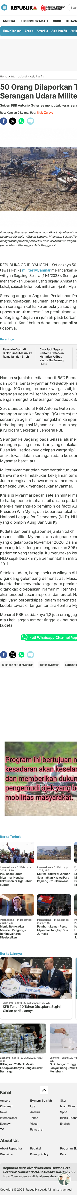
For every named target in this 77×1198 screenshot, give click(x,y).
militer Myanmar (36, 270)
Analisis (35, 1112)
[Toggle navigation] (4, 7)
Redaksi (35, 1148)
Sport (63, 1112)
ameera (9, 21)
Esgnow (5, 1123)
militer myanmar (49, 664)
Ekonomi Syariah (34, 21)
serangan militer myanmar (17, 664)
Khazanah (6, 1106)
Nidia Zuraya (45, 112)
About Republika (11, 1148)
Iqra (32, 1106)
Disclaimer (7, 1154)
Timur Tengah (12, 30)
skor (57, 21)
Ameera (5, 1100)
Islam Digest (68, 1106)
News (4, 1112)
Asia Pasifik (59, 30)
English (65, 1123)
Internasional (19, 76)
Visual (34, 1123)
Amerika (42, 30)
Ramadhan (37, 1129)
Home (3, 76)
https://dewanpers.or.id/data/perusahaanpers (33, 1176)
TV (2, 1129)
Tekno (34, 1118)
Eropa (29, 30)
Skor (63, 1100)
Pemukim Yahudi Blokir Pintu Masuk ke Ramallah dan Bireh (17, 353)
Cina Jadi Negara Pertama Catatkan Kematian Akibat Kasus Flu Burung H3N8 (52, 356)
